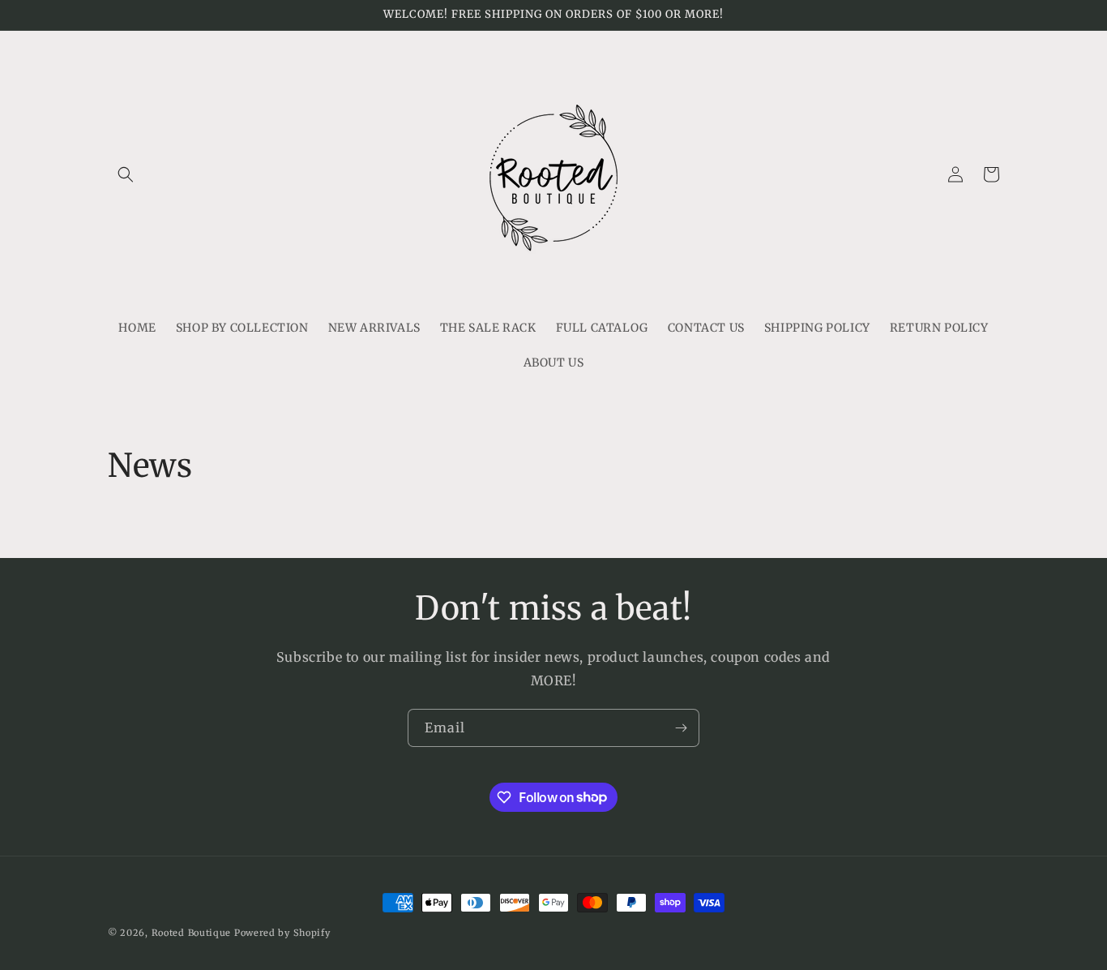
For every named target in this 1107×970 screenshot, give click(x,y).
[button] (125, 174)
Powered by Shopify (282, 932)
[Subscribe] (681, 728)
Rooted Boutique (192, 932)
